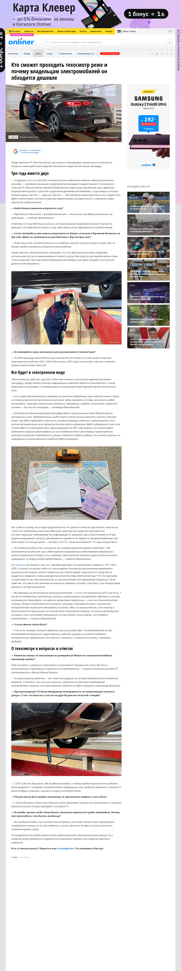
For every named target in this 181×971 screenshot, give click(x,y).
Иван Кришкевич (111, 137)
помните (20, 564)
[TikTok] (167, 53)
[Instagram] (157, 53)
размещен (49, 223)
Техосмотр (24, 857)
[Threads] (171, 53)
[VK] (162, 53)
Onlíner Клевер (129, 31)
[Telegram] (152, 53)
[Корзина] (170, 42)
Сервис (14, 857)
